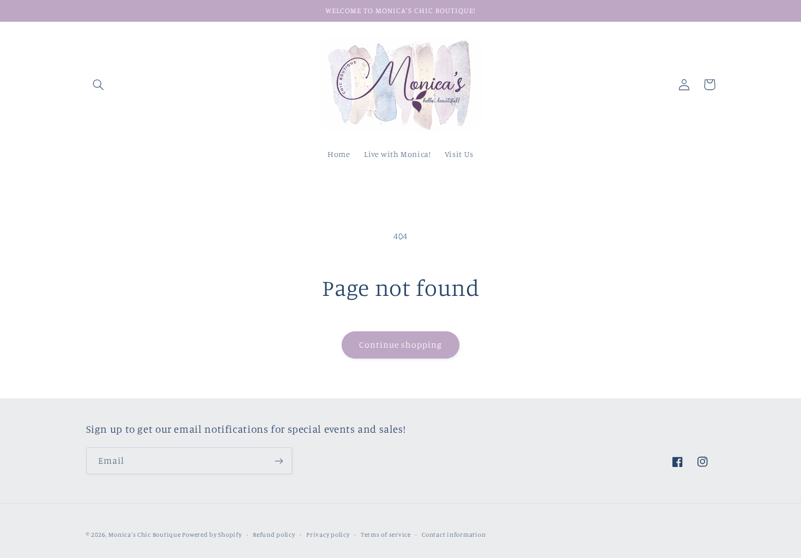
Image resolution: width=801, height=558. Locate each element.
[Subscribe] (278, 460)
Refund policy (274, 534)
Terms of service (386, 534)
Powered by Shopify (211, 534)
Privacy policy (327, 534)
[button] (98, 84)
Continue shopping (400, 344)
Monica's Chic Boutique (145, 534)
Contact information (454, 534)
